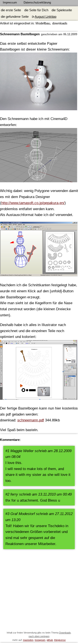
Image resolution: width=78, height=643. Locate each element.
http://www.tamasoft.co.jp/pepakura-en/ (33, 203)
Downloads (65, 632)
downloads (59, 23)
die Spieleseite (62, 10)
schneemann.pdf (30, 420)
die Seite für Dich (36, 10)
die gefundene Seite (15, 16)
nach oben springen (39, 636)
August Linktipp (45, 16)
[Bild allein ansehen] (39, 250)
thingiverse (60, 640)
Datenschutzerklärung (37, 2)
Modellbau (43, 23)
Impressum (10, 2)
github (50, 640)
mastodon (28, 640)
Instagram (40, 640)
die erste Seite (11, 10)
